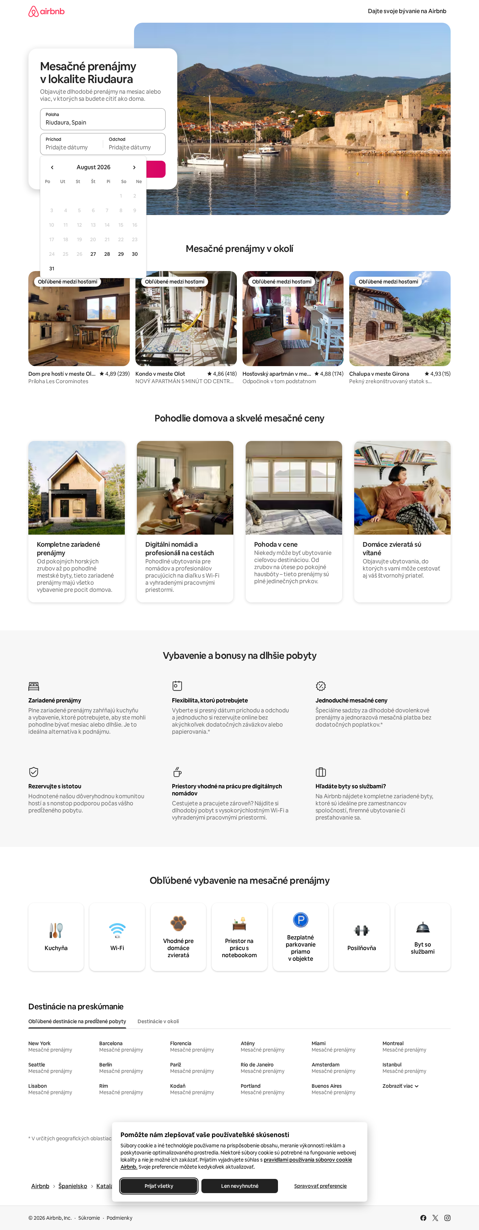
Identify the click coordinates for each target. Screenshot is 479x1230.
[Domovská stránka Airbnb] (46, 11)
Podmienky (119, 1218)
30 (135, 254)
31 (51, 268)
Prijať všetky (158, 1186)
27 (93, 254)
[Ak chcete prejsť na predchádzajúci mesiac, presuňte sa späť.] (52, 167)
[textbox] (71, 147)
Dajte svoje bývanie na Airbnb (407, 11)
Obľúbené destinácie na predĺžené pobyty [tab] (77, 1021)
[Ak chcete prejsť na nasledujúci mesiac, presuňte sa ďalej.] (134, 167)
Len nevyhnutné (239, 1186)
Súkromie (89, 1218)
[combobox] (103, 122)
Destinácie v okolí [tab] (158, 1021)
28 (107, 254)
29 (121, 254)
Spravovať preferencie (320, 1186)
